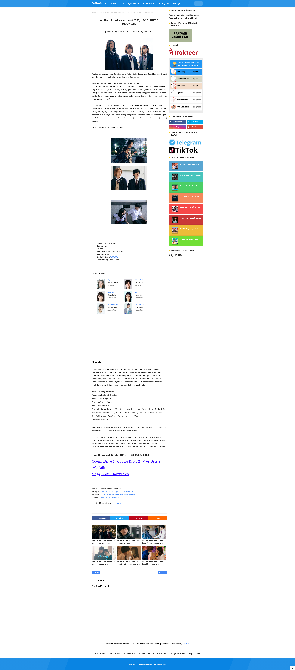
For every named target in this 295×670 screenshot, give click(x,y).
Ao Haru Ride (135, 32)
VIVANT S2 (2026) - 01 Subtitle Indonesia (195, 229)
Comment (148, 32)
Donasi (119, 503)
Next (161, 572)
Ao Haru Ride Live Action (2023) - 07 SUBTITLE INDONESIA (152, 564)
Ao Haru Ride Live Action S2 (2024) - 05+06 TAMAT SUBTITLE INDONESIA (103, 543)
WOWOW (114, 257)
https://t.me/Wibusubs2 (110, 497)
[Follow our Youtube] (195, 127)
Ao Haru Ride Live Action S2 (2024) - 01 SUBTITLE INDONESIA (103, 564)
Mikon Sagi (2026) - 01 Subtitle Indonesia (196, 207)
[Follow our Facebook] (177, 122)
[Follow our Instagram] (177, 127)
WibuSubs (147, 664)
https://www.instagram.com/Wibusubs (117, 491)
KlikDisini (186, 643)
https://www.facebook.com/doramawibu (118, 494)
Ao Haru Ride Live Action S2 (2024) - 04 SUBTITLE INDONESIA (128, 543)
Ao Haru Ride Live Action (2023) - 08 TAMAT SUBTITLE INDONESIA (128, 564)
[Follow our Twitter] (195, 122)
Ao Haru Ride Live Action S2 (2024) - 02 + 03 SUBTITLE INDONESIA (153, 543)
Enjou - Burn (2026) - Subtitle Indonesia (195, 218)
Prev (97, 572)
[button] (157, 518)
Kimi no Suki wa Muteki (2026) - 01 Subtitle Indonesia (200, 239)
